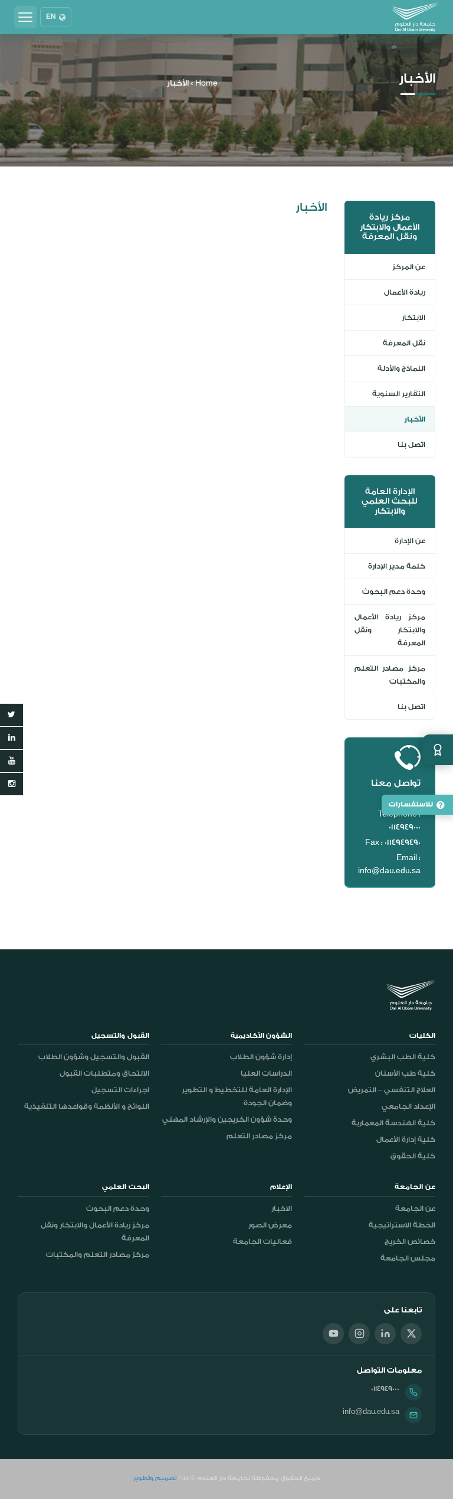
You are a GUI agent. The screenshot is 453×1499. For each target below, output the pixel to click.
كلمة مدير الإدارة (396, 566)
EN (51, 17)
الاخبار (281, 1208)
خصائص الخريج (410, 1241)
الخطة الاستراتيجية (402, 1225)
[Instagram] (359, 1333)
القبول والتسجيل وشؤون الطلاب (93, 1057)
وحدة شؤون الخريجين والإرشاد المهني (227, 1119)
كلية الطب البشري (402, 1057)
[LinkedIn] (385, 1333)
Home (206, 83)
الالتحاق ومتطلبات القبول (104, 1073)
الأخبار (414, 419)
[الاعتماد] (437, 749)
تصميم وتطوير (154, 1478)
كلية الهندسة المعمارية (393, 1123)
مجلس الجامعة (407, 1258)
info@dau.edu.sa (371, 1411)
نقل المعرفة (404, 343)
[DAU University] (415, 17)
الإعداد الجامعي (408, 1106)
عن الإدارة (410, 541)
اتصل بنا (411, 444)
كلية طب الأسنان (405, 1073)
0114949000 (385, 1388)
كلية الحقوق (412, 1156)
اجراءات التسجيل (120, 1090)
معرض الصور (270, 1225)
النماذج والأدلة (401, 368)
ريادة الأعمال (404, 292)
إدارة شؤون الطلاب (261, 1057)
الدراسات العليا (266, 1073)
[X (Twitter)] (411, 1333)
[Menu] (25, 17)
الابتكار (413, 317)
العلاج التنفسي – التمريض (391, 1090)
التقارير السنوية (398, 394)
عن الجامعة (415, 1208)
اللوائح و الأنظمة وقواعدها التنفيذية (86, 1106)
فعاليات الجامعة (262, 1241)
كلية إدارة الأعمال (405, 1139)
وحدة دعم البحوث (393, 591)
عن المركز (408, 267)
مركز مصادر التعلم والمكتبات (390, 674)
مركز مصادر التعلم (259, 1136)
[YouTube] (333, 1333)
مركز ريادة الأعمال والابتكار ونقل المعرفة (390, 630)
